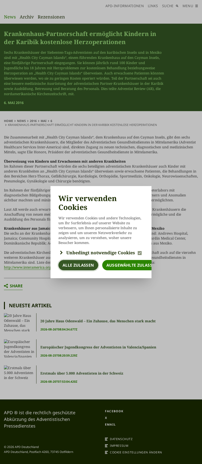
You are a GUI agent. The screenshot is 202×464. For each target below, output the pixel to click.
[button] (101, 252)
